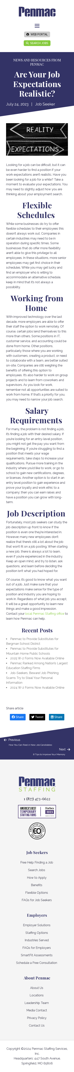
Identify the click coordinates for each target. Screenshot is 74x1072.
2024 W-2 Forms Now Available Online (37, 687)
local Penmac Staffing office (44, 613)
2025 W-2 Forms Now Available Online (37, 658)
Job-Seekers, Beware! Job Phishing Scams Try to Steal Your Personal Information (32, 677)
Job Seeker (45, 104)
